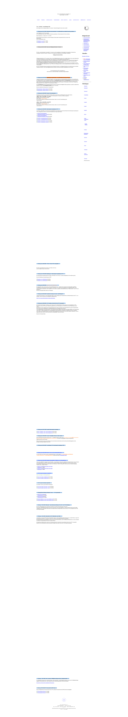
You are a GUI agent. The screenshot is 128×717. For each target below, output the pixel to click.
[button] (64, 700)
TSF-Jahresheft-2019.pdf (41, 691)
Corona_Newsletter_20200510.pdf (43, 478)
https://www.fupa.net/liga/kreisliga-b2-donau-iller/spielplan (45, 298)
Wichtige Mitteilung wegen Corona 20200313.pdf (45, 500)
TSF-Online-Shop (86, 47)
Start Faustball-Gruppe (86, 71)
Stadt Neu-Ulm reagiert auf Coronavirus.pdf (42, 495)
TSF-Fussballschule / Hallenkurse (87, 73)
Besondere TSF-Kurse (85, 56)
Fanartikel (85, 77)
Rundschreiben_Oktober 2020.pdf (43, 90)
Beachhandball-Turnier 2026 (86, 68)
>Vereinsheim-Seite (63, 455)
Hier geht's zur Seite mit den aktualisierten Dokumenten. (45, 682)
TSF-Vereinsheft (86, 44)
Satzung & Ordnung (87, 37)
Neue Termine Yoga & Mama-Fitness (87, 64)
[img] (64, 5)
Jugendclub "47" (86, 43)
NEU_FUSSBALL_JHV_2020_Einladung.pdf (45, 431)
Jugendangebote (86, 79)
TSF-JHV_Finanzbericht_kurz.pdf (43, 120)
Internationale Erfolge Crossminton (87, 59)
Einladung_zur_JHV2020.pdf (42, 279)
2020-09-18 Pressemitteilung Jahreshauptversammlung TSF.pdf (43, 114)
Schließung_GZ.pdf (41, 42)
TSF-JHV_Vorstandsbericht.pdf (43, 118)
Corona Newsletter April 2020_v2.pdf (44, 486)
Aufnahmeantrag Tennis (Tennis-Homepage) (86, 49)
